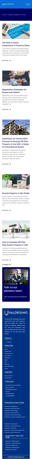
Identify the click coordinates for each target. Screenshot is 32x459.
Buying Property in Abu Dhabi (15, 193)
